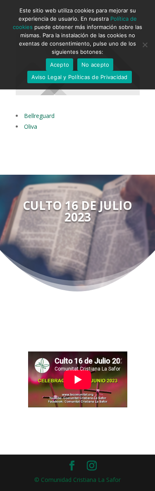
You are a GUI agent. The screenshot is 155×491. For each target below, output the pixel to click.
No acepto (95, 64)
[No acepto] (145, 45)
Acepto (59, 64)
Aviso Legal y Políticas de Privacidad (79, 77)
